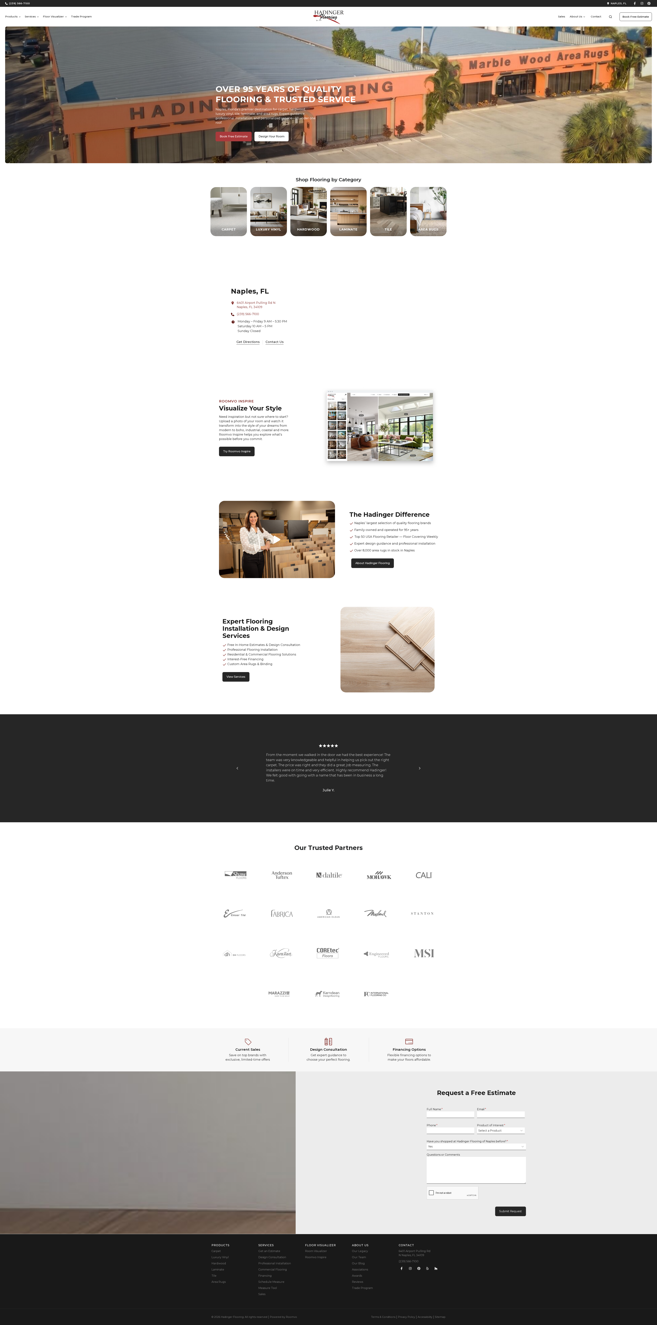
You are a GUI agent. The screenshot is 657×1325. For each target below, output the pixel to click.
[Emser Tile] (235, 913)
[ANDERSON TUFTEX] (282, 875)
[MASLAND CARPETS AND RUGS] (375, 913)
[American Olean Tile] (328, 913)
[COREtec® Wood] (328, 953)
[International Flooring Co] (376, 994)
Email (481, 1109)
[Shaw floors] (236, 875)
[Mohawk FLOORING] (379, 875)
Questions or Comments (443, 1154)
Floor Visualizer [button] (53, 16)
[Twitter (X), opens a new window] (649, 3)
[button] (610, 16)
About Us (576, 16)
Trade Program (81, 16)
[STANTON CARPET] (422, 913)
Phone (432, 1125)
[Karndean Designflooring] (327, 994)
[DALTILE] (329, 875)
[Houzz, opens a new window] (436, 1268)
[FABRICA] (281, 913)
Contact (596, 16)
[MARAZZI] (279, 994)
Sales (561, 16)
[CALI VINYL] (424, 875)
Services (30, 16)
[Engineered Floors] (376, 953)
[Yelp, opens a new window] (427, 1268)
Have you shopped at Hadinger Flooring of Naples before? (467, 1141)
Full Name (435, 1109)
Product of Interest (491, 1125)
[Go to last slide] (237, 768)
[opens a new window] (479, 3)
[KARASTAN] (281, 953)
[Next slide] (419, 768)
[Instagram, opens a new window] (642, 3)
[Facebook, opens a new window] (635, 3)
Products (11, 16)
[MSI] (424, 953)
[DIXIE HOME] (234, 953)
